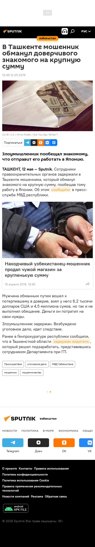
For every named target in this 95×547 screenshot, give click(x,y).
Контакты (25, 468)
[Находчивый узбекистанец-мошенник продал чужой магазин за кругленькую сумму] (47, 230)
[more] (87, 283)
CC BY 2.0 (8, 134)
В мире (48, 431)
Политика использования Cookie (25, 480)
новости (9, 431)
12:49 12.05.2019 (13, 75)
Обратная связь (56, 496)
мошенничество (31, 372)
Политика (29, 431)
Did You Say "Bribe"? (45, 134)
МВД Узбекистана (62, 364)
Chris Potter (24, 134)
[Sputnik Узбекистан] (13, 33)
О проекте (9, 468)
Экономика (68, 431)
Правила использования (51, 468)
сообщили (60, 189)
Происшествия (13, 364)
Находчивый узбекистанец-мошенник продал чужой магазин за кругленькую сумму (47, 269)
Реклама (37, 496)
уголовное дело (37, 364)
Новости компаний (15, 496)
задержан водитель (71, 341)
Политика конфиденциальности (25, 474)
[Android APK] (16, 509)
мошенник (10, 372)
